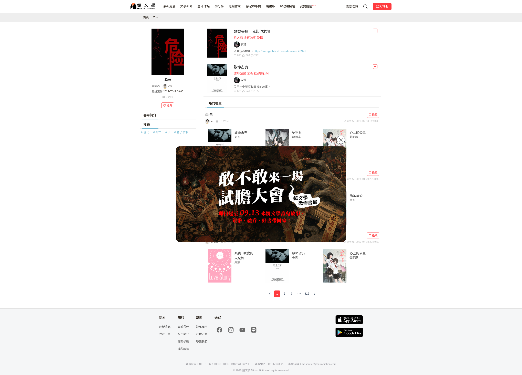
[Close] (341, 140)
